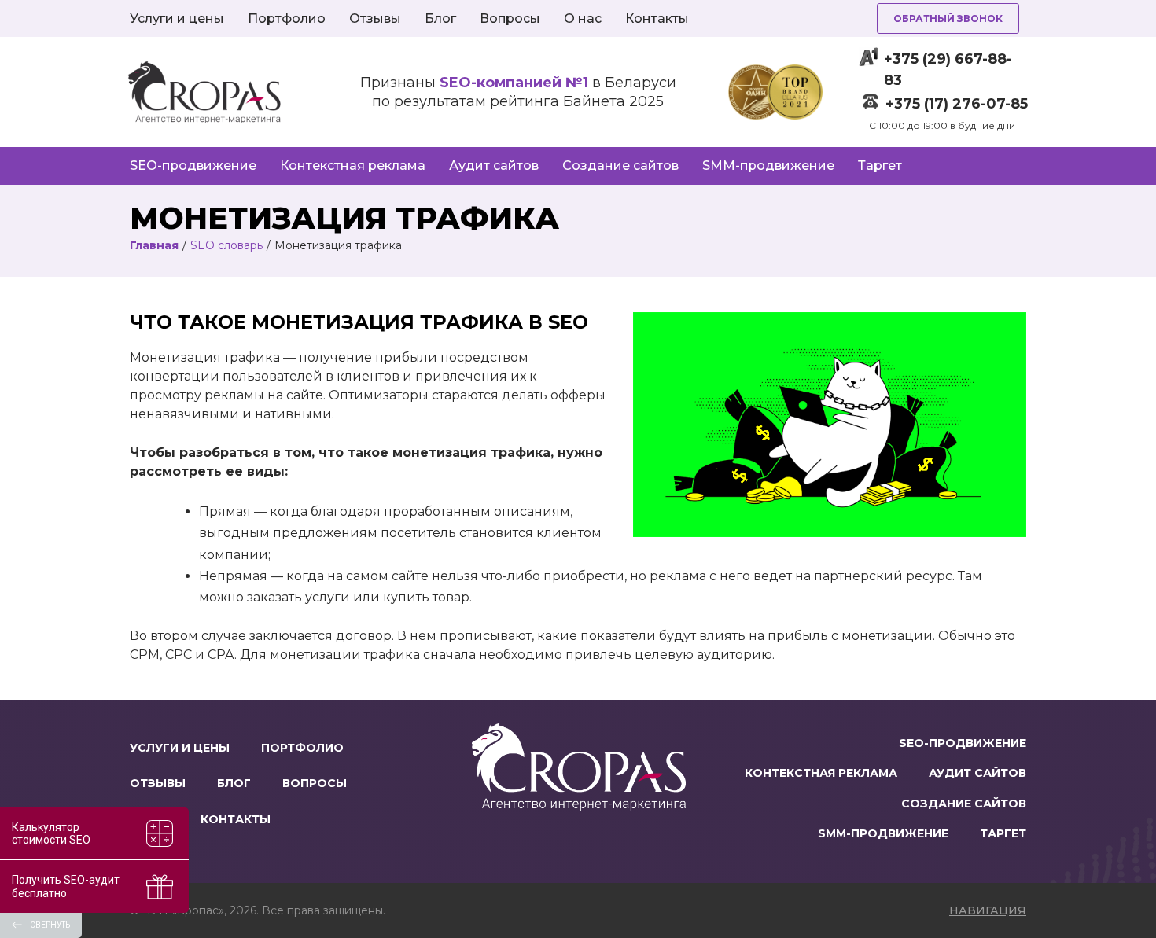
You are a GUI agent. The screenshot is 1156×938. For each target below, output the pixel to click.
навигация (987, 910)
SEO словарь (226, 245)
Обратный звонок (948, 18)
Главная (154, 245)
